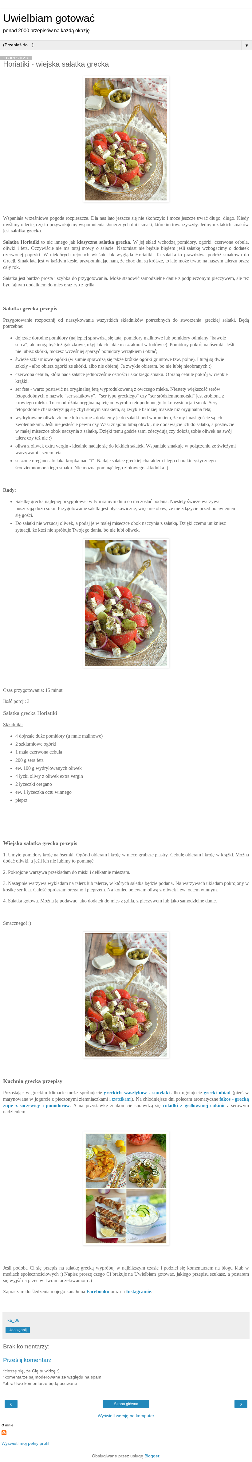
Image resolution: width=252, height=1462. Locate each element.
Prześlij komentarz (27, 1360)
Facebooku (97, 1291)
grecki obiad (217, 1092)
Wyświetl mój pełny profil (25, 1443)
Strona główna (126, 1404)
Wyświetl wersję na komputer (126, 1415)
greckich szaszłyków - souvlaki (137, 1092)
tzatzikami (122, 1099)
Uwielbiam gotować (49, 18)
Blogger (151, 1455)
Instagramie (138, 1291)
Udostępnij (18, 1330)
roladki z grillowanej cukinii (194, 1105)
